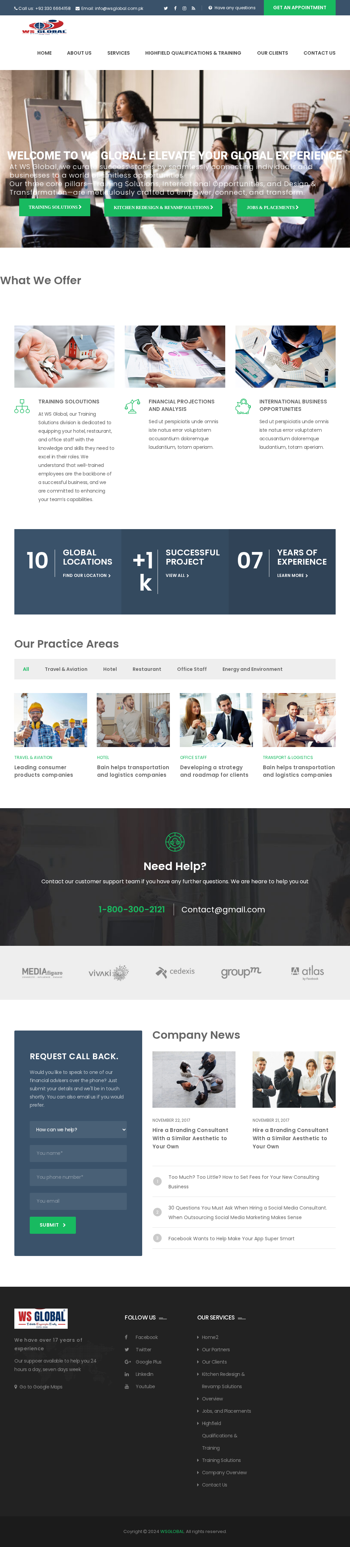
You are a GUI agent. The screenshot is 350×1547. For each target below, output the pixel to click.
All (26, 669)
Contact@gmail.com (223, 909)
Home (44, 53)
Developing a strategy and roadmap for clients (214, 771)
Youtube (145, 1386)
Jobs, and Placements (226, 1411)
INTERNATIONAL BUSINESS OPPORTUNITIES (293, 405)
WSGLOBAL (172, 1531)
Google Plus (149, 1361)
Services (118, 53)
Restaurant (147, 669)
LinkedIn (144, 1374)
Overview (212, 1398)
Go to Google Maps (41, 1386)
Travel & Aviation (66, 669)
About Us (79, 53)
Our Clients (272, 53)
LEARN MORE (290, 575)
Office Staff (192, 669)
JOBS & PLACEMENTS (271, 207)
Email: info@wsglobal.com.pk (112, 8)
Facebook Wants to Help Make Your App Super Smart (232, 1238)
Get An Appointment (299, 7)
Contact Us (320, 53)
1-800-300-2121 (132, 909)
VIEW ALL (175, 575)
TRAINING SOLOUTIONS (68, 401)
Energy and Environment (253, 669)
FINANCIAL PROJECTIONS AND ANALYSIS (182, 405)
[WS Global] (44, 27)
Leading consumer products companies (43, 771)
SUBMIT (50, 1224)
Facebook (147, 1337)
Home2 (210, 1337)
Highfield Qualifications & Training (193, 53)
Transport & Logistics (288, 757)
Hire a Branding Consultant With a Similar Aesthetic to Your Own (190, 1138)
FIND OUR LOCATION (85, 575)
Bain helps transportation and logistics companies (133, 771)
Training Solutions (54, 207)
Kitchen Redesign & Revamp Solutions (162, 207)
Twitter (143, 1349)
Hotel (110, 669)
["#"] (166, 8)
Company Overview (224, 1472)
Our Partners (216, 1349)
